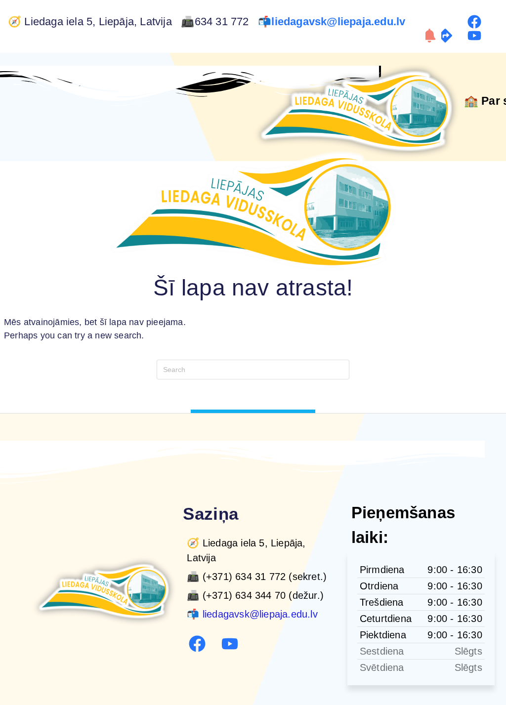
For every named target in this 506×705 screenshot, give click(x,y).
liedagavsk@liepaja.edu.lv (339, 22)
